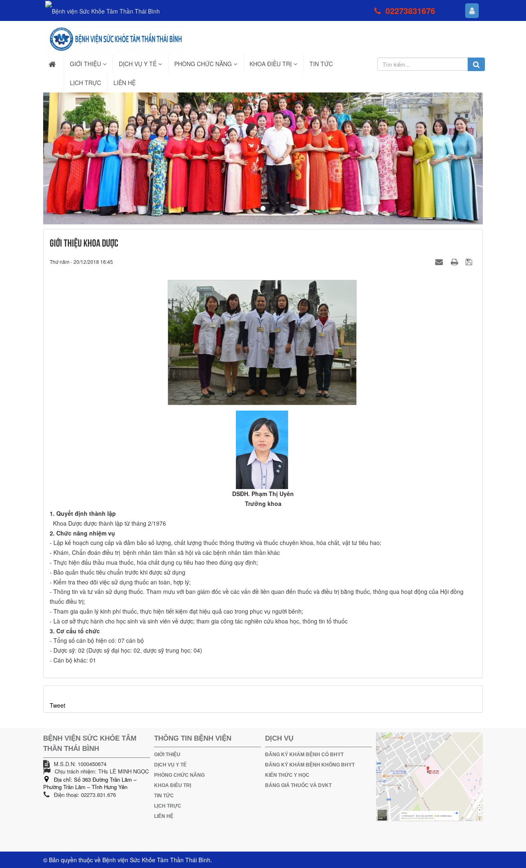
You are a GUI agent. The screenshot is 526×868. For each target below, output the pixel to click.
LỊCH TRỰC (167, 806)
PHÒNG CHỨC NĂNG (179, 775)
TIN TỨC (164, 796)
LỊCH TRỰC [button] (85, 82)
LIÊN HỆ (163, 816)
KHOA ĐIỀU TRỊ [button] (271, 64)
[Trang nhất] (53, 63)
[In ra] (455, 261)
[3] (263, 158)
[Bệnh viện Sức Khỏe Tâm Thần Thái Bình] (115, 39)
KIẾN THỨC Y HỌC (287, 775)
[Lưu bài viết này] (470, 261)
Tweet (57, 705)
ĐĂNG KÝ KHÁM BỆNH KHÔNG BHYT (310, 765)
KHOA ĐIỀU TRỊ (172, 785)
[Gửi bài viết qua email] (440, 261)
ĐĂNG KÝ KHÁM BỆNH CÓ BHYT (304, 754)
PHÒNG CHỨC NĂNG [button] (203, 64)
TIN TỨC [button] (321, 64)
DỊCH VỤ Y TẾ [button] (138, 64)
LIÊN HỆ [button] (124, 82)
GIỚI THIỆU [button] (86, 64)
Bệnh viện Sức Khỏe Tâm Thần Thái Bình (156, 860)
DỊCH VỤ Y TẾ (170, 765)
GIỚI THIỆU (167, 754)
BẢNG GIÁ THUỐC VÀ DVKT (298, 785)
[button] (76, 158)
